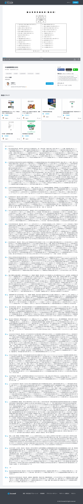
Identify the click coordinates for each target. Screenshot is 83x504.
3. (7, 188)
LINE (76, 69)
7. (7, 242)
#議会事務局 (8, 73)
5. (7, 210)
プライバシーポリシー (51, 493)
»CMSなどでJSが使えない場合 (68, 73)
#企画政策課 (22, 73)
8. (7, 257)
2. (7, 162)
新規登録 (75, 2)
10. (7, 295)
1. (7, 149)
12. (7, 319)
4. (7, 197)
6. (7, 224)
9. (7, 275)
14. (7, 355)
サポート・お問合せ (64, 493)
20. (7, 467)
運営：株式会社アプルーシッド (30, 493)
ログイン (68, 2)
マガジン (73, 493)
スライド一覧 (50, 83)
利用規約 (42, 493)
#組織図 (37, 73)
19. (7, 448)
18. (7, 436)
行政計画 (6, 115)
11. (7, 307)
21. (7, 471)
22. (7, 477)
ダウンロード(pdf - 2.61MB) (65, 85)
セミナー (26, 115)
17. (7, 402)
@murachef (13, 84)
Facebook (62, 69)
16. (7, 384)
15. (7, 376)
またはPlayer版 (68, 71)
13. (7, 334)
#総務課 (15, 73)
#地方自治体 (30, 73)
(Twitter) (69, 69)
